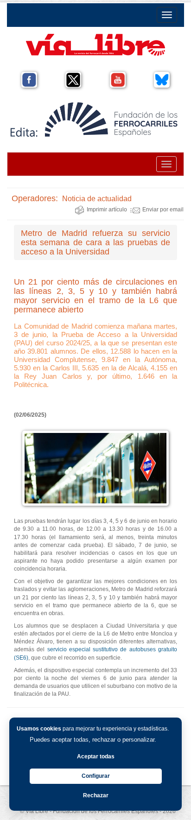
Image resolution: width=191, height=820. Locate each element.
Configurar (96, 776)
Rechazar (95, 795)
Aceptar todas (96, 756)
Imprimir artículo (107, 209)
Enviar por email (163, 209)
